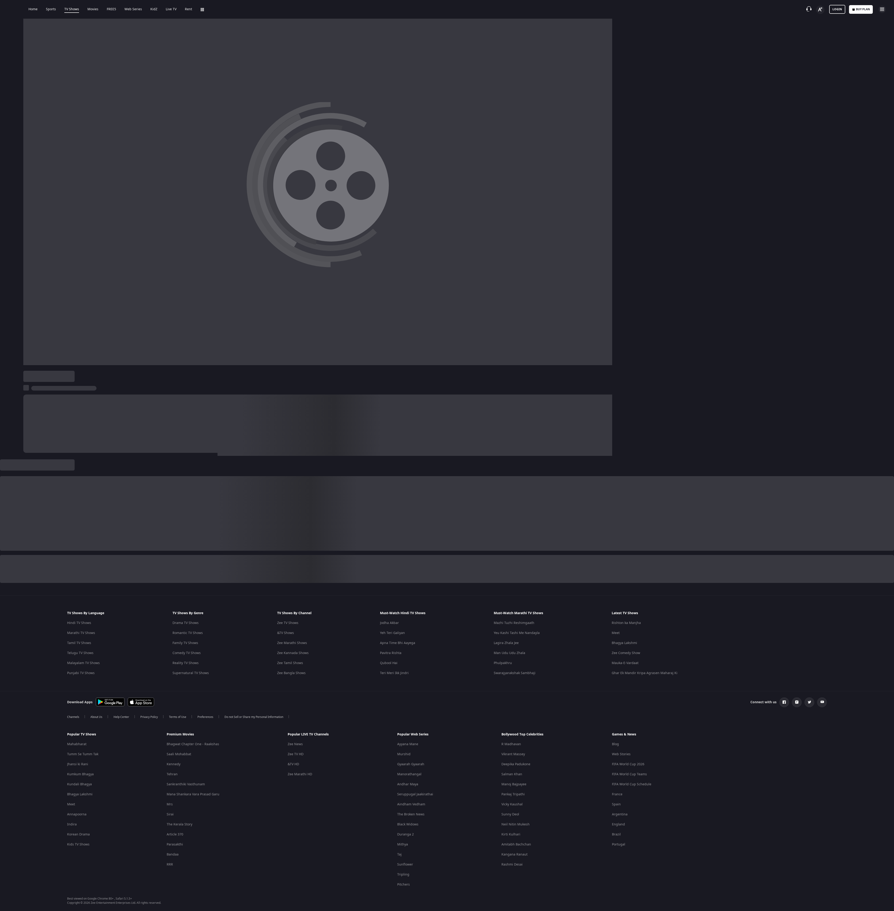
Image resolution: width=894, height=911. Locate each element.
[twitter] (809, 702)
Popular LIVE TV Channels (308, 734)
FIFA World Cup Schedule (631, 784)
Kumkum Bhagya (80, 774)
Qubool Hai (388, 663)
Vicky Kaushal (512, 804)
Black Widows (407, 824)
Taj (399, 854)
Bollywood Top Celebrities (522, 734)
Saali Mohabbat (179, 754)
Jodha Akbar (389, 622)
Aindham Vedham (411, 804)
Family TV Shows (185, 643)
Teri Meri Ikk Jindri (394, 673)
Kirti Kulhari (510, 834)
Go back (84, 102)
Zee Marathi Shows (292, 643)
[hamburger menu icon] (882, 9)
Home (33, 9)
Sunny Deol (510, 814)
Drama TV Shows (186, 622)
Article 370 (175, 834)
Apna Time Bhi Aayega (397, 643)
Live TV (171, 9)
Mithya (402, 844)
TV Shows (71, 9)
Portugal (618, 844)
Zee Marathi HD (300, 774)
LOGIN (837, 9)
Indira (72, 824)
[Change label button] (820, 10)
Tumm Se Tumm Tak (82, 754)
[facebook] (784, 702)
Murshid (404, 754)
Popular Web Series (412, 734)
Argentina (620, 814)
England (618, 824)
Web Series (133, 9)
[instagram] (797, 702)
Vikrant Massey (513, 754)
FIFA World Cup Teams (629, 774)
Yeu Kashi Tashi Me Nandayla (517, 632)
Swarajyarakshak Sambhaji (514, 673)
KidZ (153, 9)
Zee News (295, 744)
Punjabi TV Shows (81, 673)
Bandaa (173, 854)
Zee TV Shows (287, 622)
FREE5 (111, 9)
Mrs (170, 804)
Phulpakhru (503, 663)
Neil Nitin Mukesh (515, 824)
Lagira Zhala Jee (506, 643)
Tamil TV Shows (79, 643)
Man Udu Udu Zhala (509, 653)
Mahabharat (76, 744)
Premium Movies (180, 734)
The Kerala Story (179, 824)
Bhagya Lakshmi (624, 643)
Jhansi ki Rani (77, 764)
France (617, 794)
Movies (92, 9)
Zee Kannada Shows (293, 653)
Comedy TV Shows (187, 653)
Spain (616, 804)
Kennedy (173, 764)
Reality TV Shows (186, 663)
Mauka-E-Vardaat (625, 663)
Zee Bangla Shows (291, 673)
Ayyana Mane (407, 744)
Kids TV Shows (78, 844)
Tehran (172, 774)
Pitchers (403, 884)
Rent (188, 9)
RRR (170, 864)
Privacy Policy (149, 717)
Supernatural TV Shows (191, 673)
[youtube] (822, 702)
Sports (51, 9)
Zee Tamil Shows (290, 663)
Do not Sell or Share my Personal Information (253, 717)
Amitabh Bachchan (516, 844)
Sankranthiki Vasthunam (186, 784)
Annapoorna (76, 814)
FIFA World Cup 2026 (628, 764)
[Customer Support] (808, 9)
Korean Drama (78, 834)
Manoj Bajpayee (513, 784)
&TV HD (293, 764)
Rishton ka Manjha (626, 622)
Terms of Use (177, 717)
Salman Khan (511, 774)
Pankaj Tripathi (513, 794)
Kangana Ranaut (514, 854)
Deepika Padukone (515, 764)
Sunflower (405, 864)
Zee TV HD (296, 754)
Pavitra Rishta (390, 653)
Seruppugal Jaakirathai (415, 794)
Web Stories (621, 754)
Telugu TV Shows (80, 653)
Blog (615, 744)
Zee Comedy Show (626, 653)
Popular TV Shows (81, 734)
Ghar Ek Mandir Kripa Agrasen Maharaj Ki (644, 673)
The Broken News (411, 814)
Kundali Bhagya (79, 784)
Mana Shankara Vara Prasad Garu (193, 794)
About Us (96, 717)
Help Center (121, 717)
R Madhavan (511, 744)
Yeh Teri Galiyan (392, 632)
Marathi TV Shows (81, 632)
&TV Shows (285, 632)
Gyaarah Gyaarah (410, 764)
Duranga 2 (405, 834)
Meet (616, 632)
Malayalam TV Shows (83, 663)
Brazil (616, 834)
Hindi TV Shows (79, 622)
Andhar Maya (407, 784)
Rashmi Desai (512, 864)
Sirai (170, 814)
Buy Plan (863, 9)
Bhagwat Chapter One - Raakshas (193, 744)
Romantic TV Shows (188, 632)
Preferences (205, 717)
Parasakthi (175, 844)
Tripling (403, 874)
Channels (73, 717)
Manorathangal (409, 774)
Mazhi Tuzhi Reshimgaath (514, 622)
